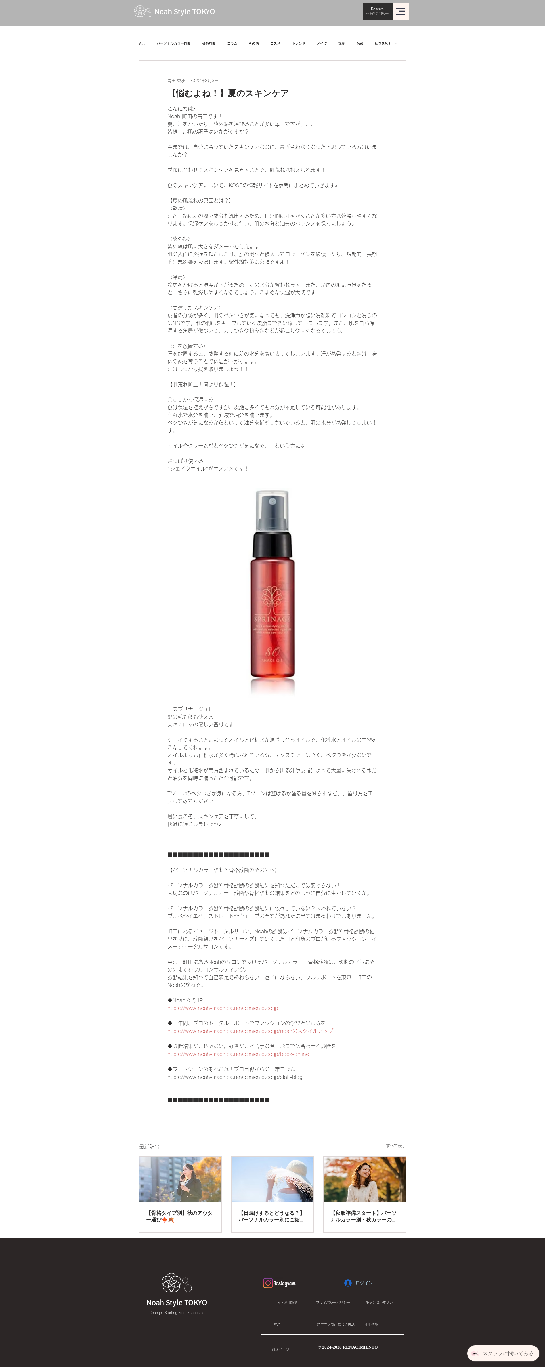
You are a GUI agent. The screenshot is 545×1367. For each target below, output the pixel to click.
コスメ (275, 43)
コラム (232, 43)
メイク (322, 43)
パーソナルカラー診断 (174, 43)
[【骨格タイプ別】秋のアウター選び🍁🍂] (180, 1179)
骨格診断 (209, 43)
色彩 (360, 43)
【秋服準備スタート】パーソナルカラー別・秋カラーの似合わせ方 (363, 1216)
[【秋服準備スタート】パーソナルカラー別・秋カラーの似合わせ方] (365, 1179)
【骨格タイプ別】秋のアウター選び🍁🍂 (179, 1216)
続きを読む (383, 43)
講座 (341, 43)
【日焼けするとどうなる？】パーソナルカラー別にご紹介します (271, 1216)
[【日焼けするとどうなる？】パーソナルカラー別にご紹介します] (273, 1179)
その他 (254, 43)
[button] (400, 11)
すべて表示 (396, 1146)
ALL (142, 43)
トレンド (298, 43)
